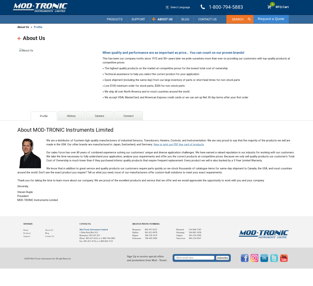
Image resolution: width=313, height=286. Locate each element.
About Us (165, 19)
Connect (128, 116)
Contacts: (85, 224)
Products (115, 19)
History (71, 116)
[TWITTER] (274, 261)
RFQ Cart (280, 7)
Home (25, 230)
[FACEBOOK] (245, 261)
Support (138, 19)
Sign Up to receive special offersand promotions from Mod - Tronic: (147, 258)
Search (237, 19)
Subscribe (222, 257)
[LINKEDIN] (264, 261)
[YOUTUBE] (284, 261)
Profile (38, 27)
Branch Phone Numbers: (146, 224)
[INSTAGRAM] (254, 261)
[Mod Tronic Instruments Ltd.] (40, 8)
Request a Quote (271, 19)
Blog (185, 19)
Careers (99, 116)
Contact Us (207, 19)
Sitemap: (28, 224)
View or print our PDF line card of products (178, 144)
